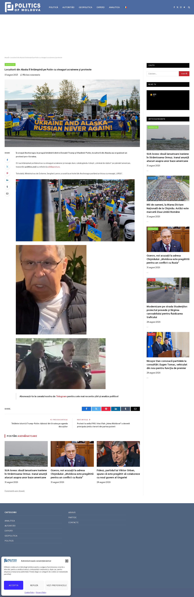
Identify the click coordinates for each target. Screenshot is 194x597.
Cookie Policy (29, 592)
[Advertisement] (97, 35)
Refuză (34, 585)
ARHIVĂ (71, 512)
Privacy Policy (41, 592)
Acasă (7, 57)
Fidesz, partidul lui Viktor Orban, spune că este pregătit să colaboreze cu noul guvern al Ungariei (118, 474)
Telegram (61, 396)
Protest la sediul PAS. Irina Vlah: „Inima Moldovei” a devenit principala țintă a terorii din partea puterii (103, 425)
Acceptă (13, 585)
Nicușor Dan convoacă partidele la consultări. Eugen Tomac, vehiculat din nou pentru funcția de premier (167, 364)
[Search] (189, 7)
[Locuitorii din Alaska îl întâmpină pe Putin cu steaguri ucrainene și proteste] (72, 113)
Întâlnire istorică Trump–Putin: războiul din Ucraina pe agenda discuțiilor (40, 425)
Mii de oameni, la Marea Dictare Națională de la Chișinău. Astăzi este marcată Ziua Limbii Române (168, 208)
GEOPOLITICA (85, 7)
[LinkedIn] (7, 180)
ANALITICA (114, 7)
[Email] (7, 193)
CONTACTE (73, 522)
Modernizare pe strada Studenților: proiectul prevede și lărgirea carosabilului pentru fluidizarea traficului (167, 312)
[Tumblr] (7, 186)
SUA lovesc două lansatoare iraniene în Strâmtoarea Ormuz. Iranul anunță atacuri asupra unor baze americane (26, 474)
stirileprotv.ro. (54, 167)
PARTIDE (72, 517)
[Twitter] (7, 166)
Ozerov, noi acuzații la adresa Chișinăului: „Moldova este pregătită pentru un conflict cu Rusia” (72, 474)
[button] (66, 561)
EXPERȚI (101, 7)
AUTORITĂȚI (68, 7)
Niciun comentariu (31, 75)
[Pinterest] (7, 173)
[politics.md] (23, 7)
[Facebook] (7, 160)
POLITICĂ (53, 7)
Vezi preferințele (57, 585)
